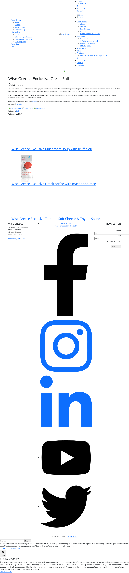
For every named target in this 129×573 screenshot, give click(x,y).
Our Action (81, 36)
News (13, 46)
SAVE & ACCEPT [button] (6, 572)
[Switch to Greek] (80, 17)
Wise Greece (16, 20)
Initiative (19, 104)
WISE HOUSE (66, 223)
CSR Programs (20, 42)
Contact (80, 11)
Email (119, 236)
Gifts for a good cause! (23, 37)
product (34, 101)
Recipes (83, 4)
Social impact (20, 27)
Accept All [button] (16, 548)
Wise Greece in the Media (90, 34)
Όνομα (118, 230)
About (17, 22)
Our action (15, 32)
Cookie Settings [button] (6, 548)
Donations (19, 34)
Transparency (20, 29)
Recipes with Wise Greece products (93, 55)
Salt (17, 111)
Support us (81, 8)
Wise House (15, 44)
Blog (79, 6)
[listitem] (21, 229)
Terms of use (72, 537)
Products (80, 1)
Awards (17, 25)
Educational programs (23, 39)
